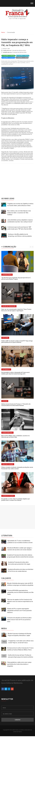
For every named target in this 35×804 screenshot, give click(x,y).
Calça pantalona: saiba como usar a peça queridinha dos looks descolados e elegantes (19, 664)
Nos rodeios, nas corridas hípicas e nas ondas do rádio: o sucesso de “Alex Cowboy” (19, 212)
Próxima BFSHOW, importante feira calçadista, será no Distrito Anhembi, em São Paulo (20, 592)
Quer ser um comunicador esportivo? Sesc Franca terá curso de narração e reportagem (16, 310)
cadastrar (17, 720)
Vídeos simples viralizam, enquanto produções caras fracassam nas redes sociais (17, 468)
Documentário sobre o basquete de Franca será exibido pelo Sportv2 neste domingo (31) (15, 373)
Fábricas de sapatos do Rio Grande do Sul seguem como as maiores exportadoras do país (20, 601)
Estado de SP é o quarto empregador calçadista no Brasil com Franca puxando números (19, 610)
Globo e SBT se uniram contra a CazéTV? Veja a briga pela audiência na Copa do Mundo (17, 341)
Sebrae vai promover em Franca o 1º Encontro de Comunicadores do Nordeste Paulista (15, 404)
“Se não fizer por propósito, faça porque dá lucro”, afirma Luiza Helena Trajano (16, 278)
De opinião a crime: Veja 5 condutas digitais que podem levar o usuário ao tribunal (15, 499)
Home (3, 32)
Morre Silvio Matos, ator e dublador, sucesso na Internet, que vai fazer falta (15, 436)
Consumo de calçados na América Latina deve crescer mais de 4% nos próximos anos (19, 619)
